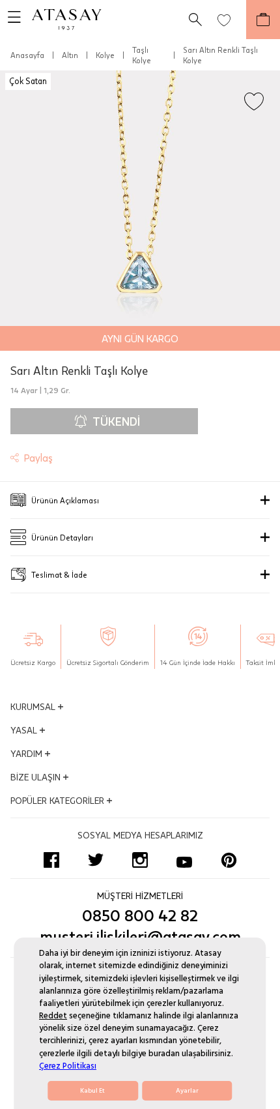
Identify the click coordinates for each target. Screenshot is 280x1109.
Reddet (53, 1015)
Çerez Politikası (67, 1065)
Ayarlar (187, 1091)
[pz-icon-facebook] (51, 860)
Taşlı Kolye (141, 55)
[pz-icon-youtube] (184, 860)
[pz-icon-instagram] (140, 860)
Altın (70, 54)
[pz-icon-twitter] (96, 860)
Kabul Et (92, 1091)
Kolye (105, 54)
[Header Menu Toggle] (10, 19)
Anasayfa (27, 54)
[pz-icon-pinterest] (228, 860)
